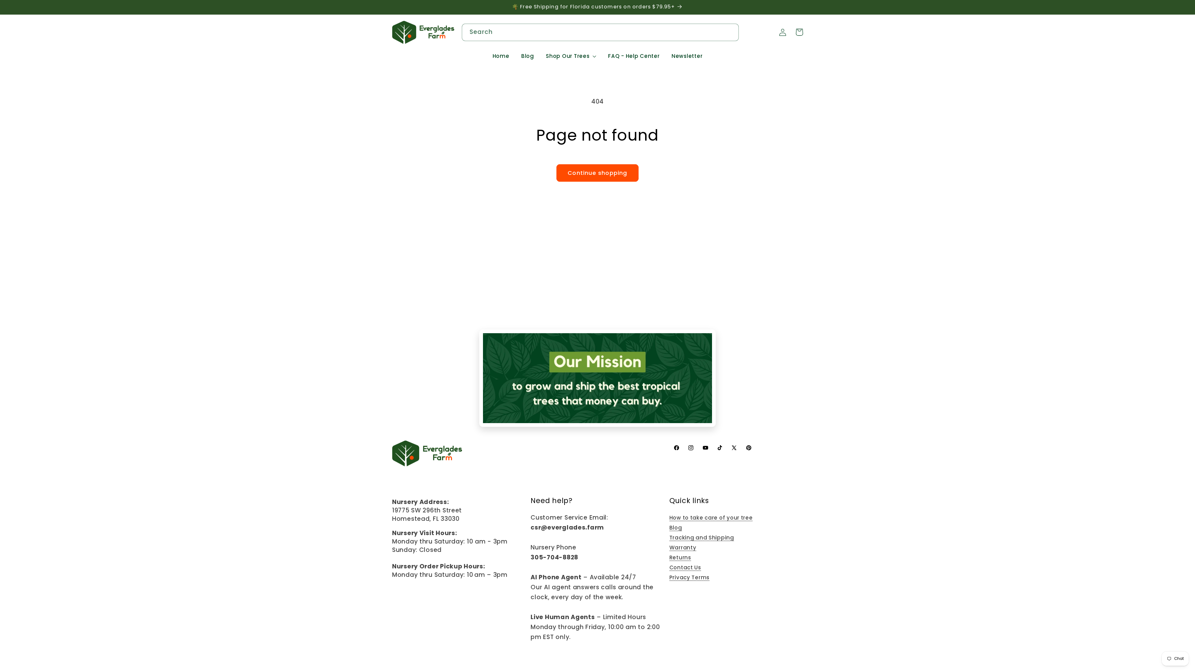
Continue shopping (597, 173)
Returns (680, 557)
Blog (675, 527)
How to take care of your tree (711, 517)
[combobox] (600, 32)
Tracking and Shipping (701, 537)
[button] (571, 56)
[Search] (731, 32)
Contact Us (685, 567)
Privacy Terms (689, 577)
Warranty (682, 547)
